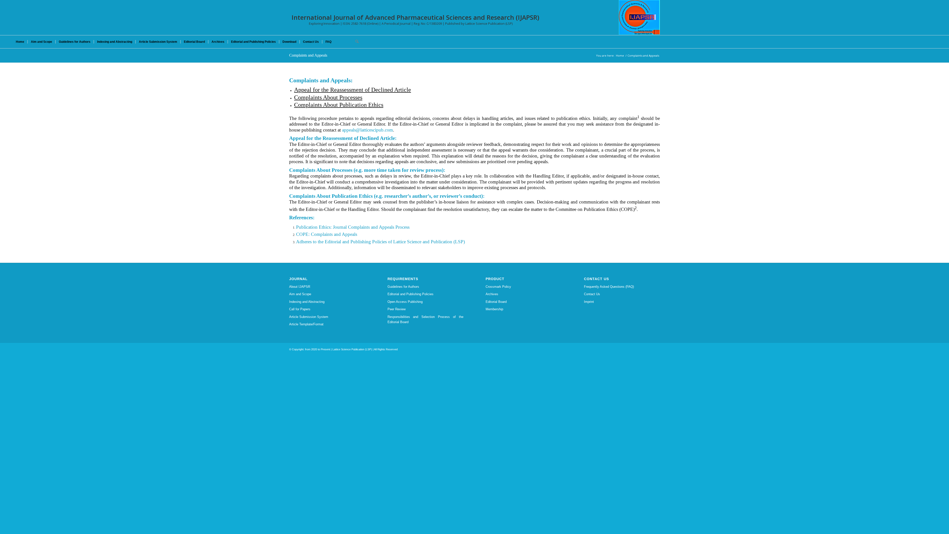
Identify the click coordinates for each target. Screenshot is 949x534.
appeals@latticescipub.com (367, 130)
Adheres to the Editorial (318, 241)
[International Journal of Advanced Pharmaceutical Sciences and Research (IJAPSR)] (639, 17)
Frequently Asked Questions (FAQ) (609, 287)
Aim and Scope (300, 294)
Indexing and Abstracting (306, 302)
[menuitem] (20, 42)
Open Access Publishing (405, 302)
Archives (492, 294)
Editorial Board (496, 302)
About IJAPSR (299, 287)
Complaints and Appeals (308, 55)
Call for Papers (299, 309)
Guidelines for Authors (403, 287)
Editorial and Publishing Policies (410, 294)
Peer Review (397, 309)
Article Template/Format (306, 324)
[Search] (355, 42)
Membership (494, 309)
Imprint (589, 302)
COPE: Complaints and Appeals (326, 234)
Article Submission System (308, 317)
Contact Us (592, 294)
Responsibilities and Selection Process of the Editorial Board (426, 319)
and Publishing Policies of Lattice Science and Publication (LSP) (403, 241)
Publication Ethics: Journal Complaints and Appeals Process (353, 227)
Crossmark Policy (498, 287)
